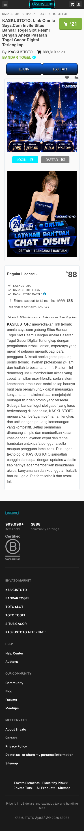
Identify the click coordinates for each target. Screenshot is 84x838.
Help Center (14, 653)
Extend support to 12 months (43, 300)
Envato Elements (27, 783)
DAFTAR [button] (52, 159)
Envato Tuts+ (24, 788)
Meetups (12, 708)
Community (14, 683)
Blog (8, 691)
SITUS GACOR (16, 624)
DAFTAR (60, 69)
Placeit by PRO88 (55, 783)
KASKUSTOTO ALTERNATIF (25, 632)
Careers (11, 738)
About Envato (15, 729)
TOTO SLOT (60, 14)
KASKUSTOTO (11, 14)
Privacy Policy (16, 746)
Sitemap (11, 763)
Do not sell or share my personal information (39, 755)
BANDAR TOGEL (36, 14)
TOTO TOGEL (15, 615)
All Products (46, 788)
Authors (11, 661)
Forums (11, 700)
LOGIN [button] (21, 159)
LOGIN (24, 69)
